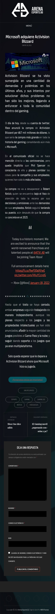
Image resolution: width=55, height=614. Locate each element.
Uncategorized (29, 390)
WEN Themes (44, 610)
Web (9, 538)
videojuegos (34, 405)
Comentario (13, 466)
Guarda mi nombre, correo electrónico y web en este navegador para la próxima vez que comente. (27, 557)
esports (14, 399)
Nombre (11, 508)
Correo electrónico (16, 523)
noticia (19, 405)
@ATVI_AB (39, 252)
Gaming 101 (41, 399)
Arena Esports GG (23, 610)
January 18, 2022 (40, 283)
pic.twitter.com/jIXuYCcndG (30, 275)
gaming (27, 399)
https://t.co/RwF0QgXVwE (30, 270)
